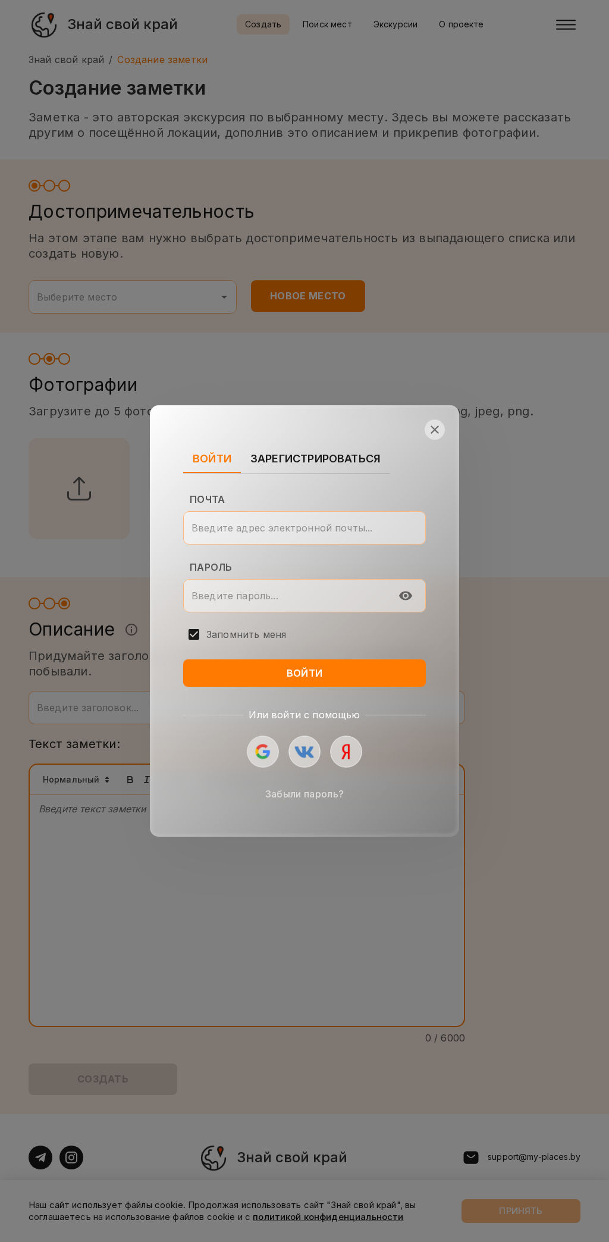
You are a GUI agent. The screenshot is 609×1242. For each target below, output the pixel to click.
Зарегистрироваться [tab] (315, 458)
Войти (305, 673)
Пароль (211, 567)
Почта (207, 499)
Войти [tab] (212, 458)
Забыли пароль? (304, 794)
